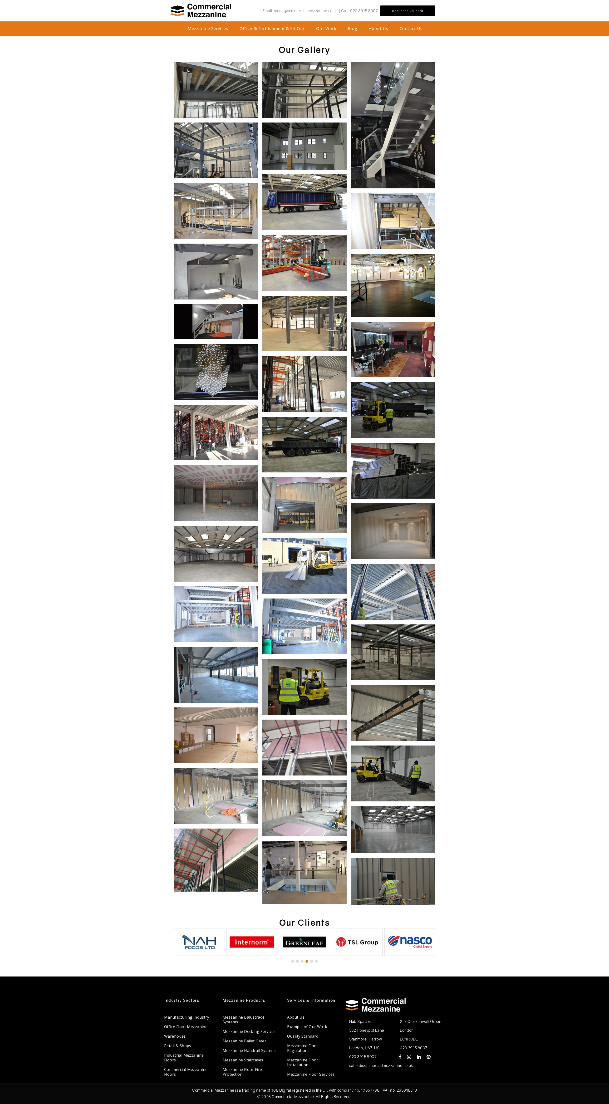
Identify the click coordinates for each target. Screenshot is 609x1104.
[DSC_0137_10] (216, 90)
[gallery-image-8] (393, 773)
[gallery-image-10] (304, 566)
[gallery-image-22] (304, 808)
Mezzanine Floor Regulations (302, 1048)
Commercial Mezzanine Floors (185, 1072)
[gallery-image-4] (393, 471)
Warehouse (175, 1036)
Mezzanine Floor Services (311, 1074)
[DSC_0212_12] (216, 211)
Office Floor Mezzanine (185, 1026)
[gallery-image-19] (304, 747)
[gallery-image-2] (393, 410)
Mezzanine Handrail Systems (250, 1050)
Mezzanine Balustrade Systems (244, 1020)
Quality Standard (303, 1036)
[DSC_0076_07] (393, 350)
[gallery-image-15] (304, 626)
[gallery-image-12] (304, 687)
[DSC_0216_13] (393, 221)
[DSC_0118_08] (216, 150)
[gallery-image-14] (393, 592)
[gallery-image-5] (304, 445)
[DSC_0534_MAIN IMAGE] (216, 321)
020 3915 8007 (364, 10)
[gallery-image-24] (393, 881)
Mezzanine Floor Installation (302, 1062)
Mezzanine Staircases (243, 1060)
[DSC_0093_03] (393, 125)
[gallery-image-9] (393, 531)
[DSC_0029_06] (304, 263)
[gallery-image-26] (304, 872)
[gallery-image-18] (393, 713)
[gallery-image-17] (393, 652)
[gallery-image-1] (304, 384)
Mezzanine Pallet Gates (244, 1041)
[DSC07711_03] (304, 146)
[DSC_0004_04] (304, 202)
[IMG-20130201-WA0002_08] (393, 285)
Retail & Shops (177, 1045)
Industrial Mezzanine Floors (184, 1058)
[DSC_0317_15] (216, 271)
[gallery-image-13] (216, 614)
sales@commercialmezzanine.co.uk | (307, 10)
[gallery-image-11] (216, 554)
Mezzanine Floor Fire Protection (242, 1072)
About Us (295, 1017)
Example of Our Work (307, 1026)
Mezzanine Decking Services (249, 1031)
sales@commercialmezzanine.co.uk (381, 1065)
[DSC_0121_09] (304, 90)
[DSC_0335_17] (304, 324)
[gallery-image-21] (216, 796)
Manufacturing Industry (186, 1017)
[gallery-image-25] (216, 860)
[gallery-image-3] (216, 433)
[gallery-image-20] (216, 735)
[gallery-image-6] (216, 493)
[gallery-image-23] (393, 830)
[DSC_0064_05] (216, 372)
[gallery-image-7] (304, 505)
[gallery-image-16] (216, 675)
